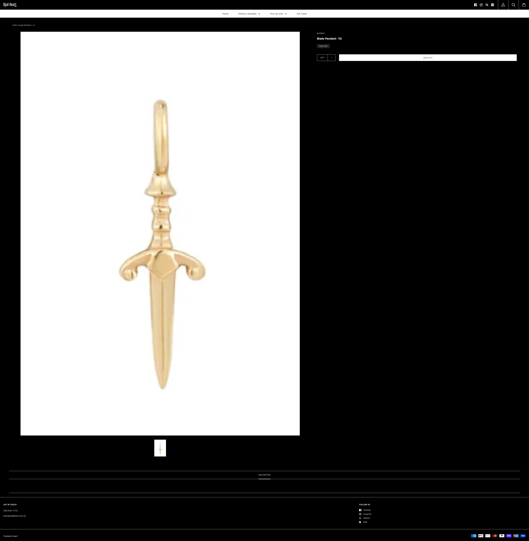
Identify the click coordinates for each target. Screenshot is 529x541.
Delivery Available (247, 13)
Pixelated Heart (10, 536)
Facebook (367, 510)
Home (225, 13)
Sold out (427, 57)
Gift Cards (302, 13)
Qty (322, 57)
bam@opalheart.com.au (14, 516)
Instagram (367, 514)
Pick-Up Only (277, 13)
